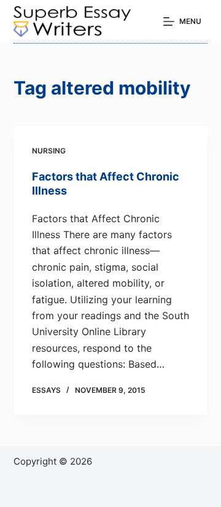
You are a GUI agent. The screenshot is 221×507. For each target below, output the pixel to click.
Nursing (49, 150)
